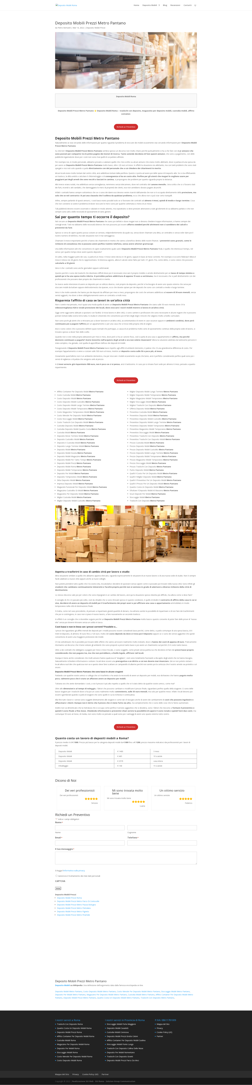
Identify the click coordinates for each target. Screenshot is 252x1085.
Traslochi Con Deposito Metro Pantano (157, 997)
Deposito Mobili (150, 5)
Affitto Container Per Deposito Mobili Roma (75, 1036)
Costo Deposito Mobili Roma (69, 1060)
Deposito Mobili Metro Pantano (68, 991)
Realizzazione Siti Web (82, 1081)
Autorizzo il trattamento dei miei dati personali (79, 876)
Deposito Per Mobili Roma (68, 1048)
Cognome (131, 832)
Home (136, 5)
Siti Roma (99, 1081)
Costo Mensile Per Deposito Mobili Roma (74, 1056)
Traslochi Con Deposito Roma (70, 1024)
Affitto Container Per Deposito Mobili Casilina (126, 1040)
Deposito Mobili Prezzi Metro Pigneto (73, 911)
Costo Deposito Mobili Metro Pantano (99, 991)
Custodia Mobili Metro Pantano (141, 994)
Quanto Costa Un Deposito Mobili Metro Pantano (118, 997)
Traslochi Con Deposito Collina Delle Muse (125, 1048)
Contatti (188, 5)
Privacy (160, 1028)
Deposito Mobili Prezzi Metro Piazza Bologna (76, 904)
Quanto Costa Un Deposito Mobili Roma (74, 1028)
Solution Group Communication (120, 1081)
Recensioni (175, 5)
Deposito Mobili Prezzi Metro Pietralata (74, 908)
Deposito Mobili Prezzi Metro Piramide (73, 915)
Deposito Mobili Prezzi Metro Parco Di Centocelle (78, 901)
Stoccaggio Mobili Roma (67, 1052)
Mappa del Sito (163, 1024)
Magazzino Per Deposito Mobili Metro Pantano (107, 994)
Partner (160, 1036)
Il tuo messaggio (64, 849)
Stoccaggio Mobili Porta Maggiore (121, 1024)
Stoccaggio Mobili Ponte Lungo (120, 1044)
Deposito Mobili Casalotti (117, 1028)
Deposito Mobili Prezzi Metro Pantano (79, 997)
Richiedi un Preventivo (126, 127)
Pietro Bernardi (64, 27)
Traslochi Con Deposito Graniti (120, 1056)
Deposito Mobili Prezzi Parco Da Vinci (123, 1060)
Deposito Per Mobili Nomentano (121, 1052)
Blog (165, 5)
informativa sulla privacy (74, 870)
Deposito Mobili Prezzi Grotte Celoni (122, 1036)
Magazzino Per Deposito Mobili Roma (73, 1044)
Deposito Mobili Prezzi (95, 27)
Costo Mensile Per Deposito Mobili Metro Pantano (138, 991)
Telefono (132, 837)
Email (58, 837)
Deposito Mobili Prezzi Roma (69, 898)
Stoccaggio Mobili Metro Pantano (175, 991)
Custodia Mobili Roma (66, 1040)
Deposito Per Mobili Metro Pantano (70, 994)
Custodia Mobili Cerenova (118, 1032)
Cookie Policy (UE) (164, 1032)
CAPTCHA (60, 881)
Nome (58, 832)
